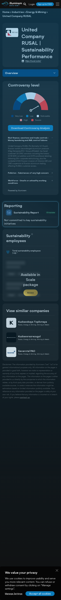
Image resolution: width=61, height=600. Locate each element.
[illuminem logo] (12, 4)
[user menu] (57, 4)
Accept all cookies (40, 593)
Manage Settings (13, 593)
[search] (25, 4)
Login (32, 4)
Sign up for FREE (45, 4)
